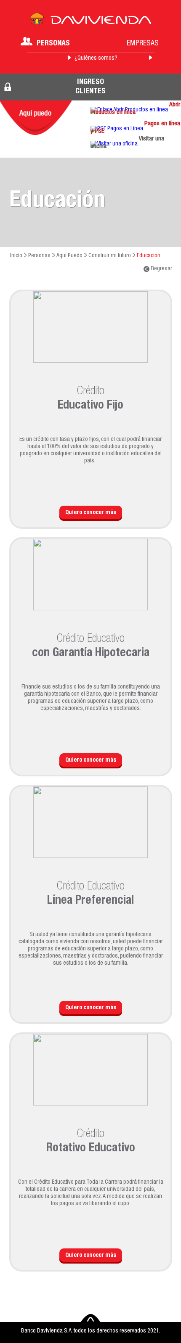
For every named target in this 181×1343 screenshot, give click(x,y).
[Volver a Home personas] (90, 21)
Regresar (160, 269)
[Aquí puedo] (36, 117)
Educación (148, 256)
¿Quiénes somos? (96, 58)
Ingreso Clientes (90, 87)
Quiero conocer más (90, 513)
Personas (53, 43)
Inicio (16, 256)
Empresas (143, 43)
